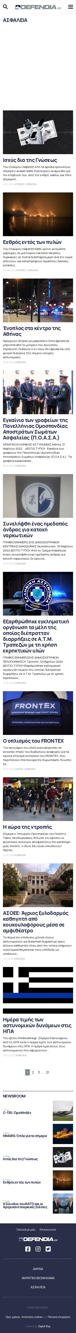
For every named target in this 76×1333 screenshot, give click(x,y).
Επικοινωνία (48, 1229)
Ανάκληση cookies (32, 1317)
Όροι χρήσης (13, 1317)
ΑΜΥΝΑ (19, 769)
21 (47, 1072)
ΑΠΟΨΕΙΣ (20, 184)
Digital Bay (44, 1326)
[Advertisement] (38, 68)
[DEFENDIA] (38, 9)
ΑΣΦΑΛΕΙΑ (31, 184)
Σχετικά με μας (25, 1229)
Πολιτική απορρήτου (59, 1317)
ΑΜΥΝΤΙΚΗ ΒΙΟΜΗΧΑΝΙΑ (38, 1278)
